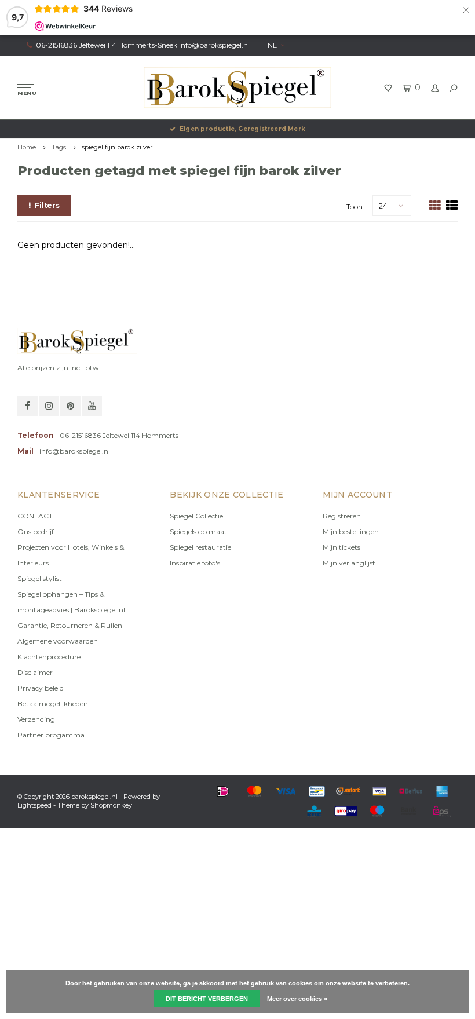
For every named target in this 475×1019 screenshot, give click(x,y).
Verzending (36, 719)
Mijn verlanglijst (349, 562)
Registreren (342, 516)
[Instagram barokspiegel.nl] (49, 406)
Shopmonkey (111, 805)
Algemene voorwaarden (57, 641)
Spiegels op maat (198, 531)
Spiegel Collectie (196, 516)
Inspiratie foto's (195, 562)
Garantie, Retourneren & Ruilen (69, 625)
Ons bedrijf (35, 531)
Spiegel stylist (39, 578)
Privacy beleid (40, 688)
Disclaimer (35, 672)
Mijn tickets (341, 547)
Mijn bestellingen (351, 531)
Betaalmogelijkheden (52, 703)
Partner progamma (51, 735)
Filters (47, 205)
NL (272, 45)
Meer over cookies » (297, 998)
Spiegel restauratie (200, 547)
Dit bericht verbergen (207, 998)
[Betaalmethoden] (223, 791)
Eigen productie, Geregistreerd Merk (242, 129)
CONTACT (35, 516)
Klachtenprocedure (49, 656)
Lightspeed (34, 805)
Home (26, 147)
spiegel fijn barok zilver (117, 147)
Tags (59, 147)
